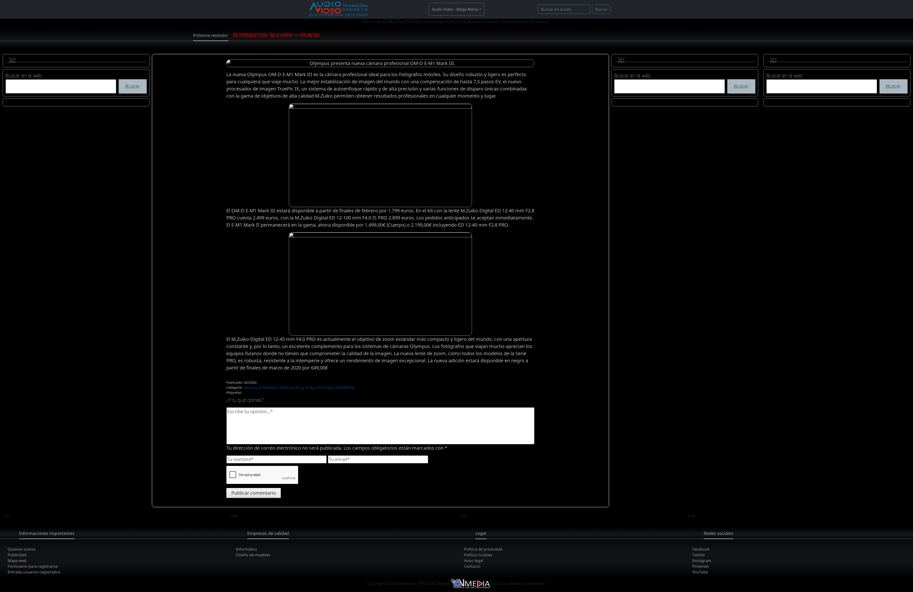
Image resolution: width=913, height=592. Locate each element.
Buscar (601, 9)
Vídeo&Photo (345, 387)
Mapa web (17, 560)
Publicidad (17, 554)
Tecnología (324, 387)
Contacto (472, 566)
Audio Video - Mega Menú (455, 9)
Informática (246, 549)
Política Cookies (478, 554)
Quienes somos (22, 549)
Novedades (267, 387)
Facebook (701, 549)
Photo (309, 387)
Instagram (701, 560)
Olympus (285, 387)
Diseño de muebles (253, 554)
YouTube (700, 572)
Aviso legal (473, 560)
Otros (298, 387)
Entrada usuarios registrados (34, 572)
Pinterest (700, 566)
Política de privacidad (483, 549)
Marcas (251, 387)
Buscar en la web (23, 75)
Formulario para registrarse (33, 566)
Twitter (698, 554)
